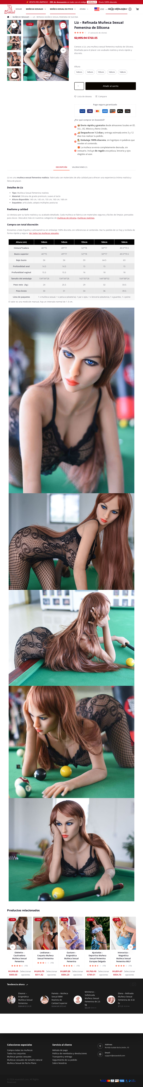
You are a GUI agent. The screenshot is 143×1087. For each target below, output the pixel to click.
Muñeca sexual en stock (61, 9)
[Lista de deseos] (117, 9)
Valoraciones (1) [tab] (79, 167)
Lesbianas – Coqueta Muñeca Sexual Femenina (45, 955)
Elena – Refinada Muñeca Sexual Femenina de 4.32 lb (126, 998)
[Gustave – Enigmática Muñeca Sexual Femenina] (71, 933)
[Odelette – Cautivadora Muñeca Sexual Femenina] (19, 933)
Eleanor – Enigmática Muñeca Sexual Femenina (25, 998)
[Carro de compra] (137, 9)
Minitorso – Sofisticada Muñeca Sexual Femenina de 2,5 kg (92, 998)
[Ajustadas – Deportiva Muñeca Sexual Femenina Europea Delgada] (97, 933)
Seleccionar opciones (25, 973)
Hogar (19, 9)
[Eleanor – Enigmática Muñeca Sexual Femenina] (11, 1000)
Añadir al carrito (110, 86)
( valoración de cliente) (97, 33)
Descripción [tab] (61, 167)
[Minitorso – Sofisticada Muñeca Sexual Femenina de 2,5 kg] (78, 1000)
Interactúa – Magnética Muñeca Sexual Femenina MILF (123, 957)
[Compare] (123, 9)
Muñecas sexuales (34, 9)
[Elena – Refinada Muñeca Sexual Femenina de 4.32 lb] (111, 1000)
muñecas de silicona (66, 218)
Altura (77, 66)
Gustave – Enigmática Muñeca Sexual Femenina (71, 957)
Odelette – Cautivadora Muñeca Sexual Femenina (19, 957)
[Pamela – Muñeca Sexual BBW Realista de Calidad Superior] (44, 1000)
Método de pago (60, 1050)
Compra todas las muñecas (20, 1050)
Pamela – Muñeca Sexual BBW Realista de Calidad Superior (60, 998)
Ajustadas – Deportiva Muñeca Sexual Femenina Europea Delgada (97, 957)
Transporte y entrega (62, 1056)
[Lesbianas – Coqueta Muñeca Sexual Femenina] (45, 933)
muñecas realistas (85, 218)
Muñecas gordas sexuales (19, 1056)
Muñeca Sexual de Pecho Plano (21, 1063)
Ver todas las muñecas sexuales (44, 233)
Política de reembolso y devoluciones (69, 1053)
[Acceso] (130, 9)
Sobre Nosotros (59, 1063)
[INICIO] (8, 17)
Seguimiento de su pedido (64, 1060)
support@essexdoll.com (115, 1055)
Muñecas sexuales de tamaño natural (24, 1060)
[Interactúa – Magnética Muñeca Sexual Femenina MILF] (123, 933)
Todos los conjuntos (16, 1053)
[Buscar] (111, 9)
